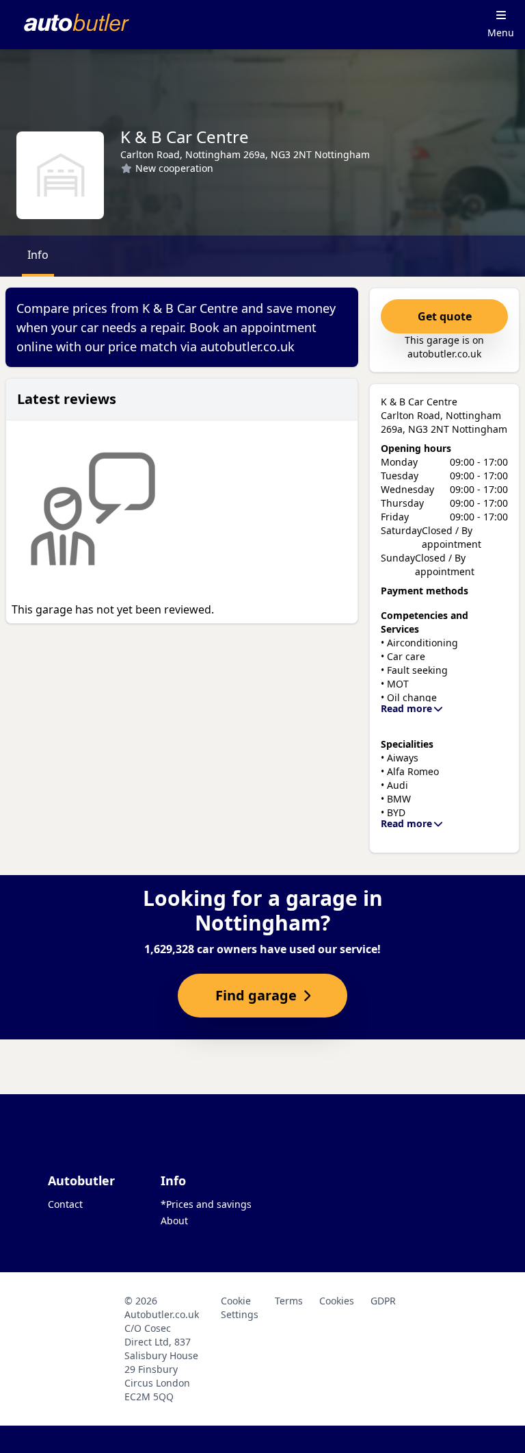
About (174, 1220)
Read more (406, 708)
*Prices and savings (206, 1204)
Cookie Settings (239, 1307)
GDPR (383, 1300)
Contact (65, 1204)
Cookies (336, 1300)
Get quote (445, 316)
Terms (289, 1300)
